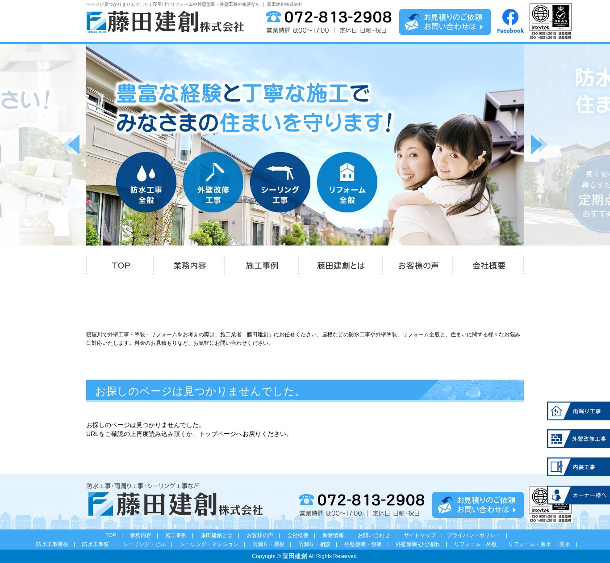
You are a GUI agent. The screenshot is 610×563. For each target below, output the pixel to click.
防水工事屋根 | (58, 544)
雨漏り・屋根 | (274, 544)
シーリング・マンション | (215, 544)
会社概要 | (304, 535)
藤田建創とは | (223, 535)
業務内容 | (146, 535)
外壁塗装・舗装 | (369, 544)
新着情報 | (339, 535)
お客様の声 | (266, 535)
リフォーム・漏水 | (533, 544)
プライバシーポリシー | (477, 535)
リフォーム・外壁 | (481, 544)
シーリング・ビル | (150, 544)
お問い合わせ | (380, 535)
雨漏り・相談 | (320, 544)
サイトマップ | (426, 535)
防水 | (568, 544)
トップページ (217, 433)
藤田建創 (294, 555)
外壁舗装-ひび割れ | (424, 544)
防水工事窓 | (101, 544)
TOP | (116, 535)
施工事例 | (182, 535)
